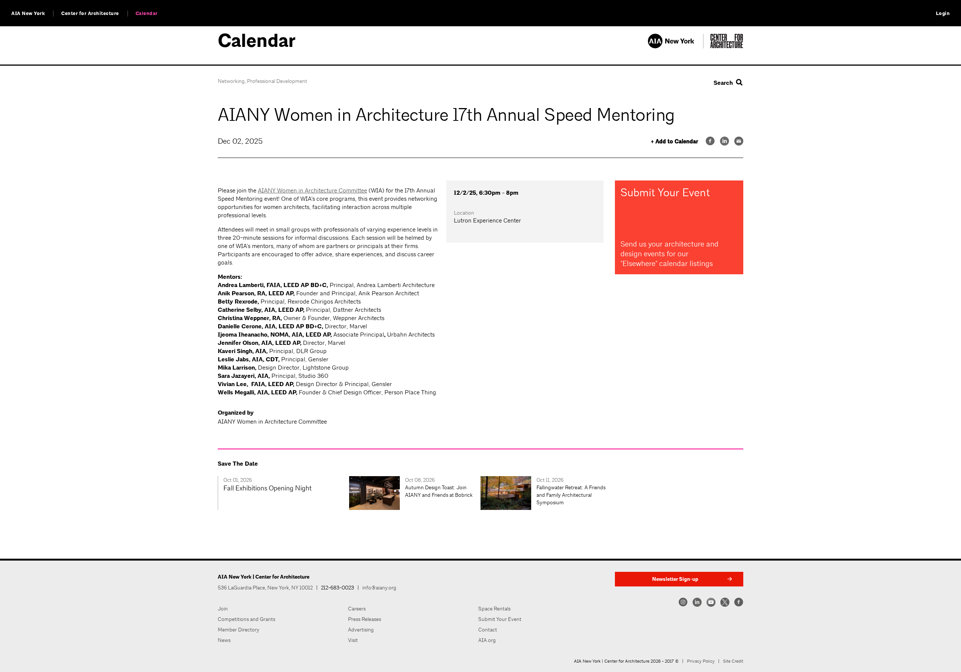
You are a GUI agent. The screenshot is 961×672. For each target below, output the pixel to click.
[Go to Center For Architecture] (726, 46)
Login (943, 13)
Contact (487, 629)
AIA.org (487, 640)
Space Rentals (494, 608)
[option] (283, 493)
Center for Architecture (90, 13)
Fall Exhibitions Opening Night (267, 488)
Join (223, 608)
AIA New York (28, 13)
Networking (231, 81)
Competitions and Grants (246, 619)
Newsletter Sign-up (675, 579)
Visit (353, 640)
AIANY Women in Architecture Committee (312, 190)
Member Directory (238, 629)
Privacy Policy (701, 661)
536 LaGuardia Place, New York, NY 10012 (265, 587)
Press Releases (364, 619)
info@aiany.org (379, 587)
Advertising (361, 629)
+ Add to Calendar (674, 141)
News (224, 640)
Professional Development (277, 81)
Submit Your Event (499, 619)
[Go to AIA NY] (675, 46)
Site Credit (733, 661)
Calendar (147, 13)
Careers (357, 608)
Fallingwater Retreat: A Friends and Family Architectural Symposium (571, 495)
